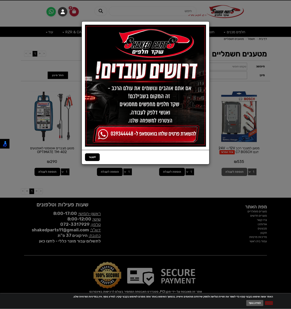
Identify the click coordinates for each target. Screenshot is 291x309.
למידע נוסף (255, 303)
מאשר (269, 303)
